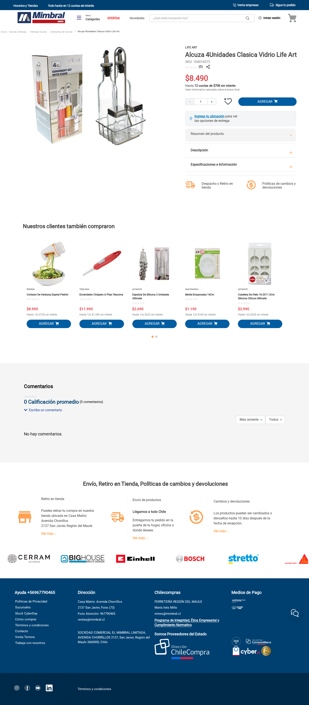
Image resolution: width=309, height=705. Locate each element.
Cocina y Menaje (17, 32)
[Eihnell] (119, 559)
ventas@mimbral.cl (91, 619)
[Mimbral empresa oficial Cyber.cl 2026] (246, 649)
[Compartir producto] (208, 67)
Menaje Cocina (38, 32)
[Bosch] (173, 559)
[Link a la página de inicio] (4, 32)
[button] (154, 410)
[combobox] (202, 18)
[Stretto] (227, 559)
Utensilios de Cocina (61, 32)
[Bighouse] (65, 559)
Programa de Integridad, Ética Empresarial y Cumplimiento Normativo (186, 622)
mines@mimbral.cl (167, 614)
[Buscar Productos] (248, 18)
